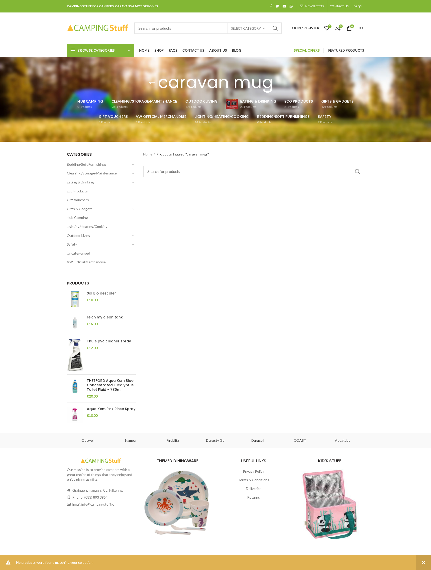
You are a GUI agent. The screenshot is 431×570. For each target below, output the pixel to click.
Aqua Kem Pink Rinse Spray (111, 409)
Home (147, 154)
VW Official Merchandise (86, 262)
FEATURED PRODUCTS (346, 50)
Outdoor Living (78, 235)
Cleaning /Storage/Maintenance (92, 173)
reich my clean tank (105, 317)
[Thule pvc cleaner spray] (75, 355)
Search (275, 28)
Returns (253, 497)
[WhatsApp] (291, 6)
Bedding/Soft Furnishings (87, 164)
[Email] (284, 6)
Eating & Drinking (80, 182)
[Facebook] (271, 6)
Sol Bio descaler (101, 293)
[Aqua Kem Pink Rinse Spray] (75, 415)
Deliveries (253, 488)
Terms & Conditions (253, 480)
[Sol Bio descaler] (75, 299)
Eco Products (77, 191)
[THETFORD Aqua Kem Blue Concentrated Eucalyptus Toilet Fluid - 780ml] (75, 388)
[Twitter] (277, 6)
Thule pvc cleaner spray (109, 341)
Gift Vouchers (78, 200)
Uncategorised (78, 253)
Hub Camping (77, 217)
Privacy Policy (253, 471)
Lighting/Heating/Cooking (87, 226)
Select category (246, 28)
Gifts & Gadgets (80, 209)
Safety (72, 244)
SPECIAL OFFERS (307, 50)
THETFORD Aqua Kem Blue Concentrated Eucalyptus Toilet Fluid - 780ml (110, 385)
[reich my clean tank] (75, 323)
